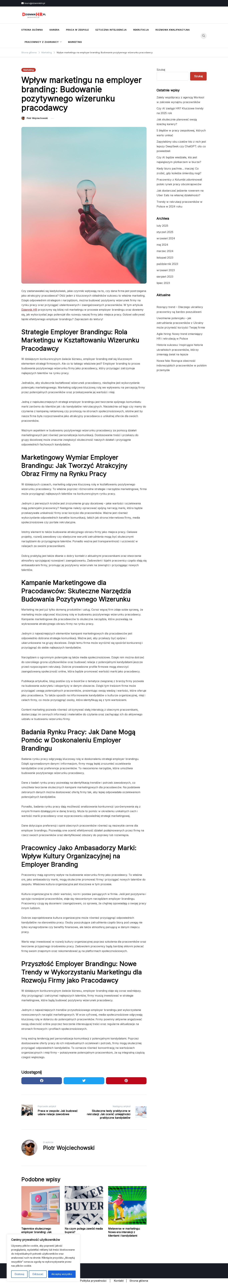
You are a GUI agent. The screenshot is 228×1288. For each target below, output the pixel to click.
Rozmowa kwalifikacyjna (173, 29)
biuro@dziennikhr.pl (35, 3)
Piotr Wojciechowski (37, 118)
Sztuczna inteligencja (111, 29)
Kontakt (119, 1280)
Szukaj (161, 69)
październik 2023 (167, 264)
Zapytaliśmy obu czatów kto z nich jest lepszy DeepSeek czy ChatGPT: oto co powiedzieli (181, 146)
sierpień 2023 (165, 276)
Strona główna (32, 29)
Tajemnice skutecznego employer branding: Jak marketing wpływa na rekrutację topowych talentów (40, 1234)
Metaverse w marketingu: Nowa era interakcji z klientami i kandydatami (124, 1232)
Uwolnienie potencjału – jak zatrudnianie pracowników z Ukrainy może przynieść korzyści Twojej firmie (181, 322)
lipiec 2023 (163, 283)
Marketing (75, 41)
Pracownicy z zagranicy (42, 41)
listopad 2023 (165, 257)
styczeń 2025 (165, 232)
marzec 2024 (165, 251)
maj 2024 (162, 244)
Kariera (54, 29)
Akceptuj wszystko (61, 1274)
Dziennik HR (29, 309)
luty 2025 (162, 225)
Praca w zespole (77, 29)
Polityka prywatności (93, 1280)
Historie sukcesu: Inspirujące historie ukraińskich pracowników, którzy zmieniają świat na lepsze (180, 349)
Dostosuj (19, 1274)
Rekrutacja (141, 29)
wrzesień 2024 (166, 238)
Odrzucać (37, 1274)
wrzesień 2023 (166, 270)
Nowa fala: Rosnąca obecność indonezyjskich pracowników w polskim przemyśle (182, 365)
